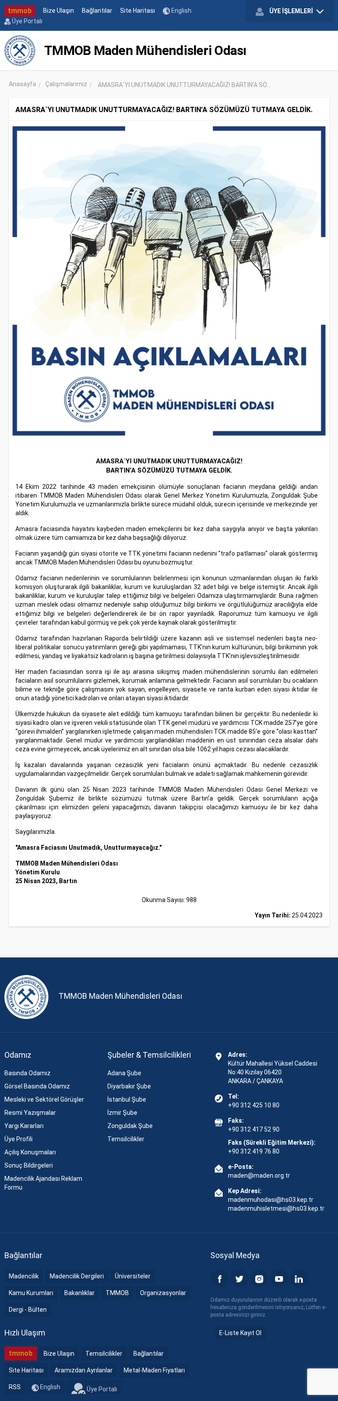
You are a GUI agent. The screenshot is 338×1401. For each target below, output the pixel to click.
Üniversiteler (133, 1276)
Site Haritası (137, 10)
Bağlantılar (97, 10)
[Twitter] (239, 1278)
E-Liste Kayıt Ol (240, 1332)
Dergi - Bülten (28, 1309)
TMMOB (117, 1292)
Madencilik (24, 1276)
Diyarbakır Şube (129, 1086)
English (180, 10)
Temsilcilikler (125, 1139)
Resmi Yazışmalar (30, 1112)
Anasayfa (22, 83)
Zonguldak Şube (130, 1125)
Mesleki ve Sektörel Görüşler (44, 1099)
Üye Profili (18, 1139)
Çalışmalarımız (66, 83)
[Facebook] (219, 1278)
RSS (15, 1386)
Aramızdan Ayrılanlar (84, 1370)
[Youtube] (279, 1278)
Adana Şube (124, 1073)
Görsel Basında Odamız (37, 1086)
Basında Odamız (27, 1073)
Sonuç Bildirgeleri (28, 1165)
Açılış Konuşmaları (30, 1152)
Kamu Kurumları (31, 1292)
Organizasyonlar (163, 1292)
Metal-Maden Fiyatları (154, 1370)
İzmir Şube (122, 1112)
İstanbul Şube (126, 1099)
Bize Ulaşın (58, 10)
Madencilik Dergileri (77, 1276)
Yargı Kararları (24, 1125)
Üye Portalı (26, 21)
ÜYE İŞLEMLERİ (291, 11)
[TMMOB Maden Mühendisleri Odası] (19, 50)
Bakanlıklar (79, 1292)
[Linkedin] (299, 1278)
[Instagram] (259, 1278)
